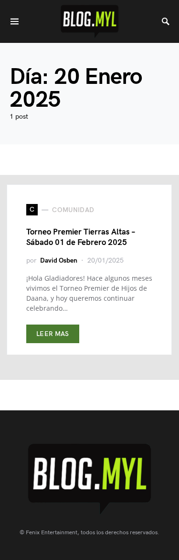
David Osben (58, 260)
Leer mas (52, 334)
